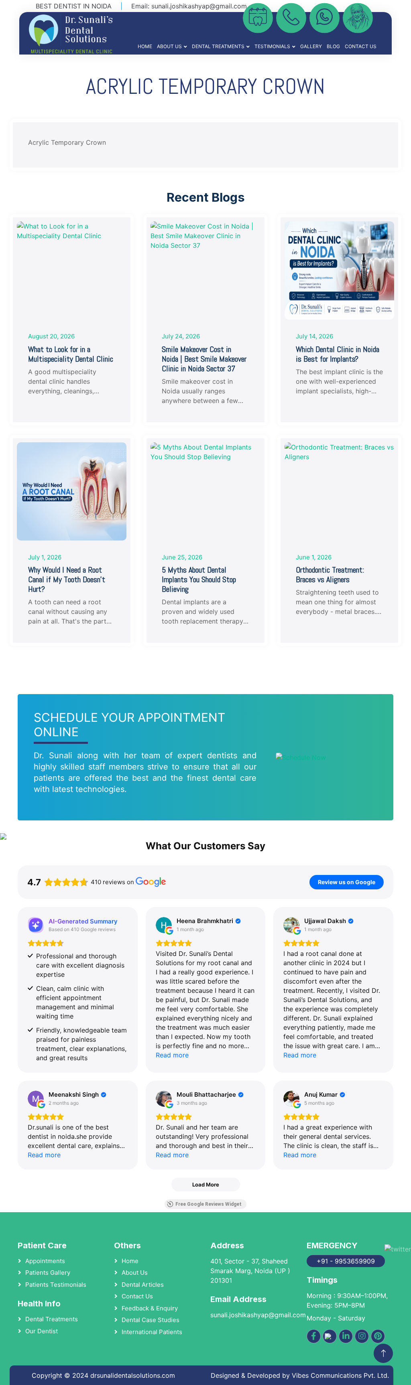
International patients (152, 1332)
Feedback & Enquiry (150, 1308)
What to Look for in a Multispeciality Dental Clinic (70, 354)
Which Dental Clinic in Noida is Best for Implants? (337, 354)
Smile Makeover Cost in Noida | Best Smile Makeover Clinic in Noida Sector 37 (204, 358)
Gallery (311, 46)
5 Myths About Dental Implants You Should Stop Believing (199, 579)
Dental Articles (143, 1284)
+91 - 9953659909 (346, 1261)
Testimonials (272, 46)
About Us (169, 46)
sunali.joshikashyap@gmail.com (199, 6)
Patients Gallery (47, 1272)
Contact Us (360, 46)
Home (145, 46)
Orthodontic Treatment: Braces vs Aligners (330, 574)
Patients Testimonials (55, 1284)
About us (135, 1272)
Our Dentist (41, 1331)
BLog (333, 46)
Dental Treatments (218, 46)
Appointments (45, 1261)
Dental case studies (150, 1320)
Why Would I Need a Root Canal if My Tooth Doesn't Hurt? (66, 579)
